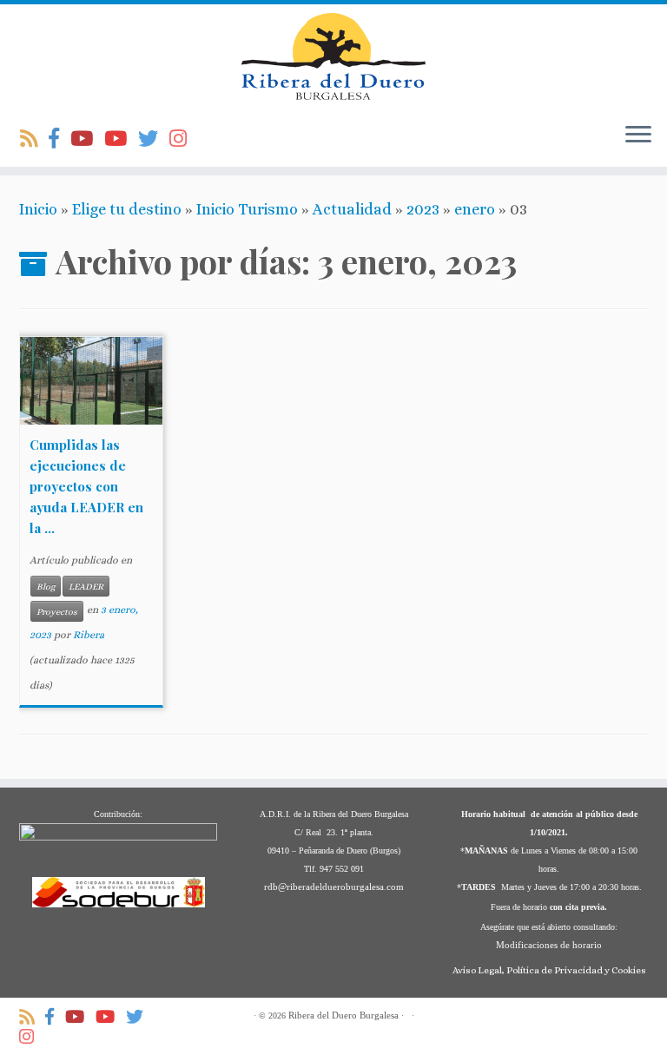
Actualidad (352, 209)
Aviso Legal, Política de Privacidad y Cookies (549, 970)
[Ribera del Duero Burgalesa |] (333, 56)
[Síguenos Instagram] (183, 139)
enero (474, 209)
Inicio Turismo (247, 209)
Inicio (38, 209)
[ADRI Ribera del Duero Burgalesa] (121, 139)
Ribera (88, 635)
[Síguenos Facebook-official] (59, 139)
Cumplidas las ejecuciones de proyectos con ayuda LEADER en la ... (86, 486)
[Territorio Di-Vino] (87, 139)
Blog (45, 586)
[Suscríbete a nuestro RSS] (34, 139)
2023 (422, 209)
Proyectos (56, 611)
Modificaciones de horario (549, 945)
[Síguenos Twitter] (153, 139)
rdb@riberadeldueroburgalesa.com (334, 886)
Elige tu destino (127, 209)
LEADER (86, 586)
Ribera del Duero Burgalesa (343, 1015)
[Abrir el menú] (638, 135)
